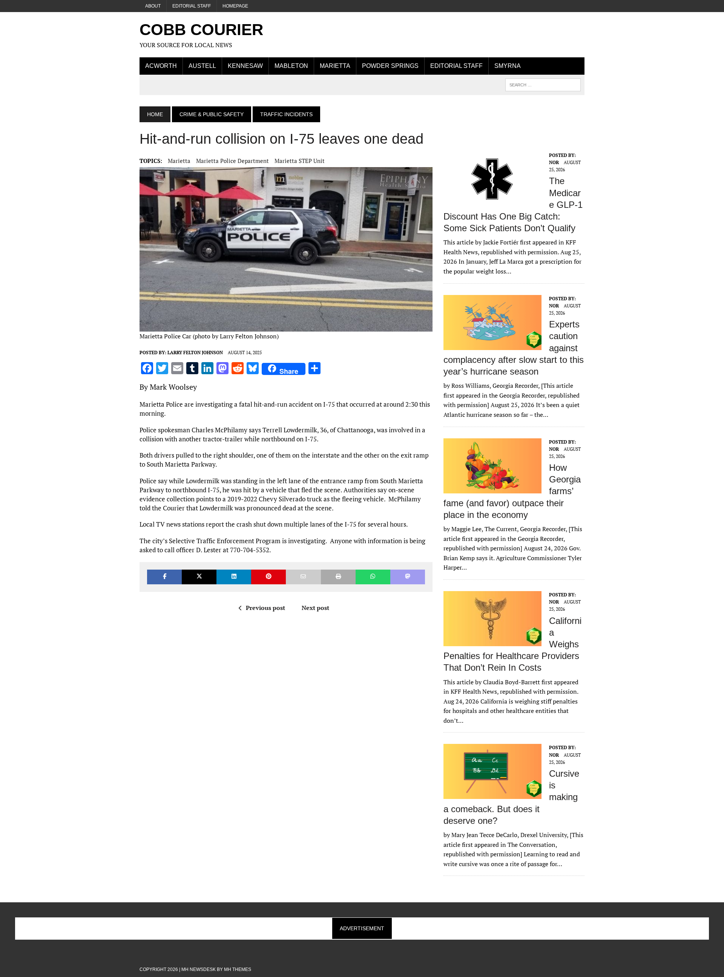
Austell (202, 66)
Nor (554, 162)
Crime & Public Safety (211, 114)
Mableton (291, 66)
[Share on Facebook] (164, 577)
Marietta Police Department (232, 160)
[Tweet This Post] (199, 577)
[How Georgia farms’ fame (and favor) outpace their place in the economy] (492, 488)
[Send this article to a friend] (303, 577)
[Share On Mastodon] (407, 577)
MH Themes (237, 969)
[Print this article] (338, 577)
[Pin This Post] (268, 577)
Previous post (265, 608)
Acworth (161, 66)
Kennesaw (245, 66)
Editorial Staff (191, 6)
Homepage (235, 6)
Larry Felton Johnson (195, 352)
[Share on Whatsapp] (373, 577)
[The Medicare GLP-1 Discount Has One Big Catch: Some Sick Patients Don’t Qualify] (492, 201)
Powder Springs (390, 66)
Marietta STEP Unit (300, 160)
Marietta (335, 66)
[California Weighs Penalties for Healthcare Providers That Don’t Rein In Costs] (492, 641)
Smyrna (507, 66)
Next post (315, 608)
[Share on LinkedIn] (233, 577)
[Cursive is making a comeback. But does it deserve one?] (492, 794)
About (153, 6)
